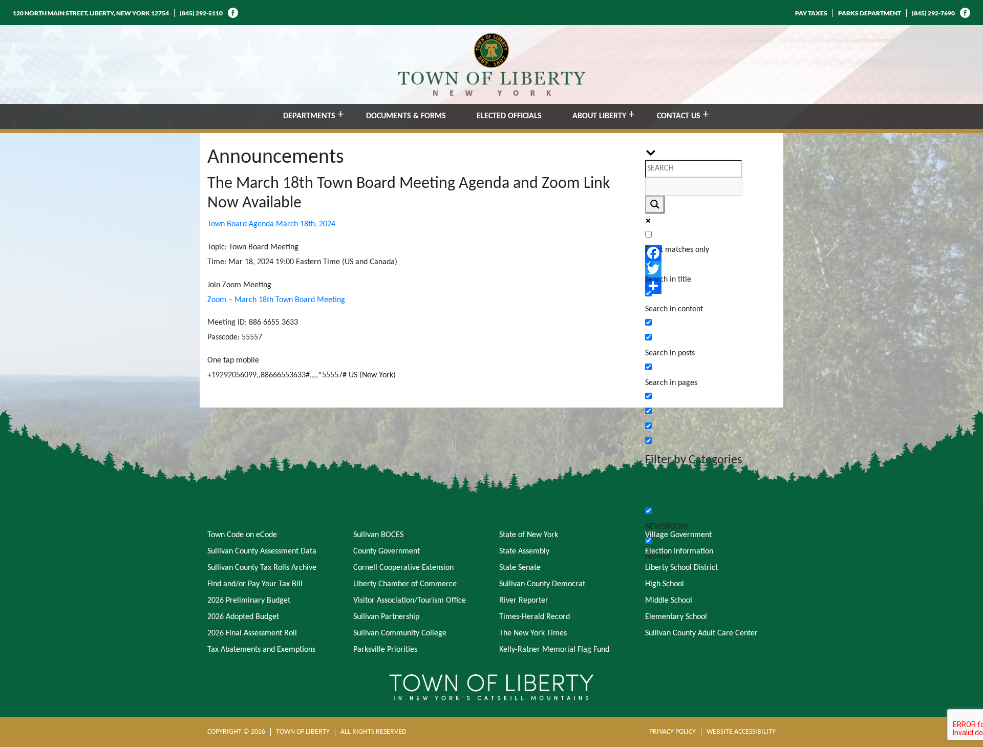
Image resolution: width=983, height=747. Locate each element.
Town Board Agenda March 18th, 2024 (271, 224)
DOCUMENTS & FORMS (406, 116)
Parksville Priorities (385, 650)
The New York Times (533, 633)
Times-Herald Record (534, 617)
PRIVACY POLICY (672, 732)
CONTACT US (678, 116)
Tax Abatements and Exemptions (261, 650)
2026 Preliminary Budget (248, 600)
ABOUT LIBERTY (599, 116)
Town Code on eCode (242, 535)
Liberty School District (681, 568)
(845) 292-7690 (933, 13)
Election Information (679, 551)
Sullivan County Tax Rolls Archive (261, 568)
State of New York (528, 535)
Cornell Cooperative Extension (403, 568)
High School (664, 584)
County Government (386, 551)
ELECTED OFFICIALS (509, 116)
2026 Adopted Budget (243, 617)
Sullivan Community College (399, 633)
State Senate (520, 568)
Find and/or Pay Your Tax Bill (255, 584)
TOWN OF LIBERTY (303, 732)
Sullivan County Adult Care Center (701, 633)
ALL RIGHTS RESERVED (373, 732)
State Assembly (524, 551)
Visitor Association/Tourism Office (409, 600)
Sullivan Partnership (386, 617)
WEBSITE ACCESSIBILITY (741, 732)
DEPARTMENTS (309, 116)
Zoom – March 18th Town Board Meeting (276, 300)
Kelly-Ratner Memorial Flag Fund (554, 650)
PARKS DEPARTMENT (869, 13)
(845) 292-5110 (201, 13)
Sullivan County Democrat (542, 584)
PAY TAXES (811, 13)
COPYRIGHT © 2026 (236, 732)
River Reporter (523, 600)
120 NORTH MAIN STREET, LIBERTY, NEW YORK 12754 (91, 13)
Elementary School (676, 617)
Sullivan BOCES (378, 535)
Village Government (678, 535)
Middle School (668, 600)
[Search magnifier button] (655, 205)
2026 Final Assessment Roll (252, 633)
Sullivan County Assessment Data (261, 551)
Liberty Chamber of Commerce (405, 584)
